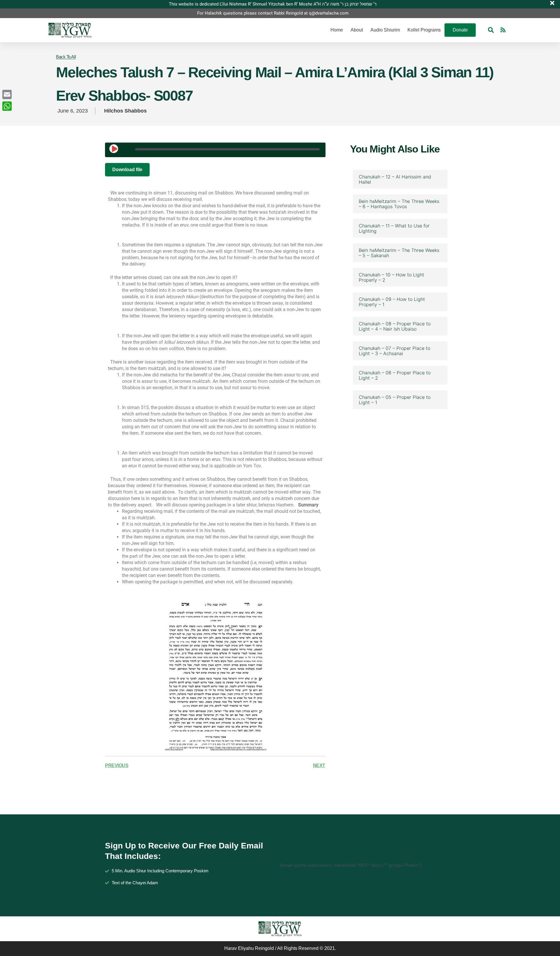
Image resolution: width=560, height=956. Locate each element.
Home (336, 29)
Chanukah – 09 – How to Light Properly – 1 (392, 302)
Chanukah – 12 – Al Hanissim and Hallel (395, 179)
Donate (460, 29)
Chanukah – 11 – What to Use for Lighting (394, 228)
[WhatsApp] (7, 106)
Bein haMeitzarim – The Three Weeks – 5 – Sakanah (399, 253)
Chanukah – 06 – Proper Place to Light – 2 (394, 375)
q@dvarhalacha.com (329, 13)
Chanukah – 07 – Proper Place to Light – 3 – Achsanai (394, 350)
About (357, 29)
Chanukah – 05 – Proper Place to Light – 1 (394, 399)
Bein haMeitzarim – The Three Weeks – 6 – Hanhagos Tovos (399, 204)
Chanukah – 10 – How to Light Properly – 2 (391, 277)
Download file (127, 169)
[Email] (7, 94)
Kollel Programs (424, 29)
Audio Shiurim (385, 29)
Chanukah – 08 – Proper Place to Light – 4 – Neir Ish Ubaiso (394, 326)
